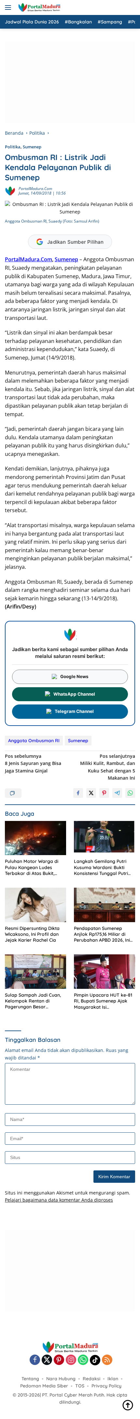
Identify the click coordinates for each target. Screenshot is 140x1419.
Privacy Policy (106, 1386)
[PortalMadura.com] (38, 7)
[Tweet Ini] (91, 793)
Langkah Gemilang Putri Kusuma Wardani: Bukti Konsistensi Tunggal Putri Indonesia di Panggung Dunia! (101, 867)
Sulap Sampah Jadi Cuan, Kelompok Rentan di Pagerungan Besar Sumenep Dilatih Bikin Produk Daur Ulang (33, 1001)
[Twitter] (47, 1360)
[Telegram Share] (117, 793)
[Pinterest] (59, 1360)
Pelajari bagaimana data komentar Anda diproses (59, 1200)
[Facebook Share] (78, 793)
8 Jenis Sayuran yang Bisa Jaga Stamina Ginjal (33, 763)
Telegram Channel (74, 711)
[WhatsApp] (83, 1360)
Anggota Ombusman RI (34, 741)
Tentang (30, 1379)
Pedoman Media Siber (44, 1386)
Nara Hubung (61, 1379)
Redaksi (91, 1379)
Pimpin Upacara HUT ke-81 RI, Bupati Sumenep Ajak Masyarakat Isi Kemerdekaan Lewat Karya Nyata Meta (104, 1001)
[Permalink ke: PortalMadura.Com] (10, 190)
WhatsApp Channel (74, 694)
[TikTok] (95, 1360)
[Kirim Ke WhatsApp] (130, 793)
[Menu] (9, 7)
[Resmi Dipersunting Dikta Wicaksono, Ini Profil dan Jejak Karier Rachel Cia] (35, 905)
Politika (13, 147)
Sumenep (32, 147)
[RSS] (107, 1360)
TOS (79, 1386)
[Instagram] (71, 1360)
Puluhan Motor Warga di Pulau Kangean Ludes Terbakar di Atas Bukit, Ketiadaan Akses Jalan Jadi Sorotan (35, 867)
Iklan (112, 1379)
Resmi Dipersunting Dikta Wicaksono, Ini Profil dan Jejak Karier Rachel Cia (32, 934)
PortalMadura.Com (35, 188)
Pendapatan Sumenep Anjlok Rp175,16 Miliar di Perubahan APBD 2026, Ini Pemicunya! (102, 934)
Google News (74, 676)
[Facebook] (35, 1360)
